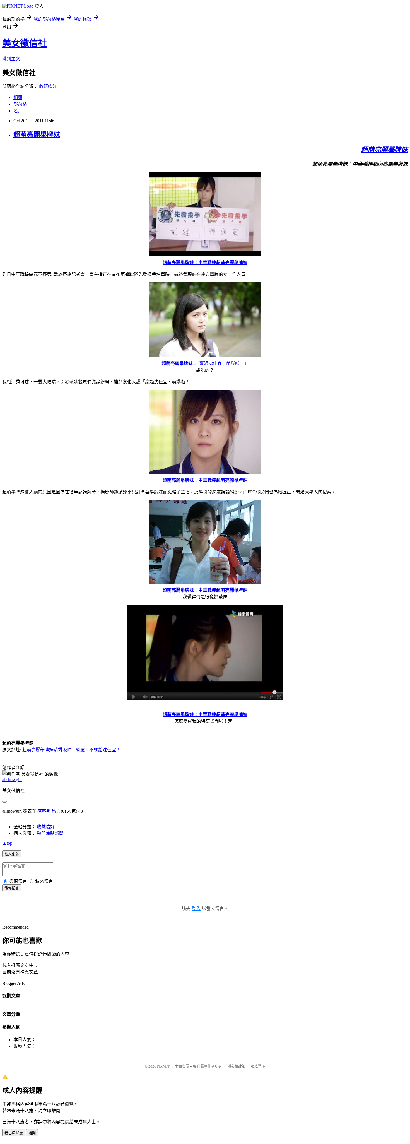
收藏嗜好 (48, 86)
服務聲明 (258, 1066)
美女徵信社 (24, 43)
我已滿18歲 (13, 1133)
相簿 (17, 97)
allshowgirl (12, 779)
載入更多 (11, 854)
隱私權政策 (236, 1066)
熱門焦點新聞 (50, 833)
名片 (17, 111)
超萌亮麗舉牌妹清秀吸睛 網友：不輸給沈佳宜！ (70, 749)
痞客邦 (44, 811)
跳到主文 (11, 58)
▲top (7, 843)
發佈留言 (11, 888)
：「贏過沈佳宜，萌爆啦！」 (205, 363)
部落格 (20, 104)
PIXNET (163, 1066)
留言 (56, 811)
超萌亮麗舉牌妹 (36, 134)
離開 (32, 1133)
